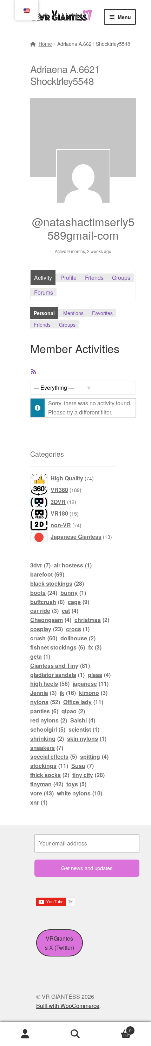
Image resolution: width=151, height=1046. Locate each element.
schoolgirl (47, 729)
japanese (91, 683)
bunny (73, 593)
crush (43, 638)
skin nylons (86, 738)
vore (42, 793)
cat (70, 611)
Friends (94, 277)
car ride (44, 611)
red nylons (48, 720)
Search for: (75, 1034)
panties (44, 711)
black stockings (57, 583)
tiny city (88, 775)
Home (45, 43)
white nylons (79, 793)
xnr (38, 802)
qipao (73, 711)
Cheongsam (50, 620)
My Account (25, 1034)
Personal (44, 312)
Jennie (43, 693)
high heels (50, 683)
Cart (116, 1027)
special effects (53, 756)
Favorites (102, 312)
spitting (94, 756)
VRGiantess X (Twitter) (59, 943)
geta (40, 656)
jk (68, 693)
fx (94, 647)
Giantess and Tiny (60, 666)
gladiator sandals (57, 675)
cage (78, 602)
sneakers (46, 748)
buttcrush (47, 602)
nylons (45, 702)
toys (76, 784)
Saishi (82, 720)
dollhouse (78, 638)
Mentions (73, 312)
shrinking (47, 738)
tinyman (46, 784)
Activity (43, 277)
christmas (91, 620)
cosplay (46, 629)
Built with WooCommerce (67, 1006)
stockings (49, 766)
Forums (43, 292)
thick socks (49, 775)
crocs (78, 629)
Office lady (83, 702)
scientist (83, 729)
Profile (68, 277)
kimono (93, 693)
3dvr (40, 565)
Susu (82, 766)
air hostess (73, 565)
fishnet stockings (57, 647)
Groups (121, 277)
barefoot (47, 574)
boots (43, 593)
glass (99, 675)
